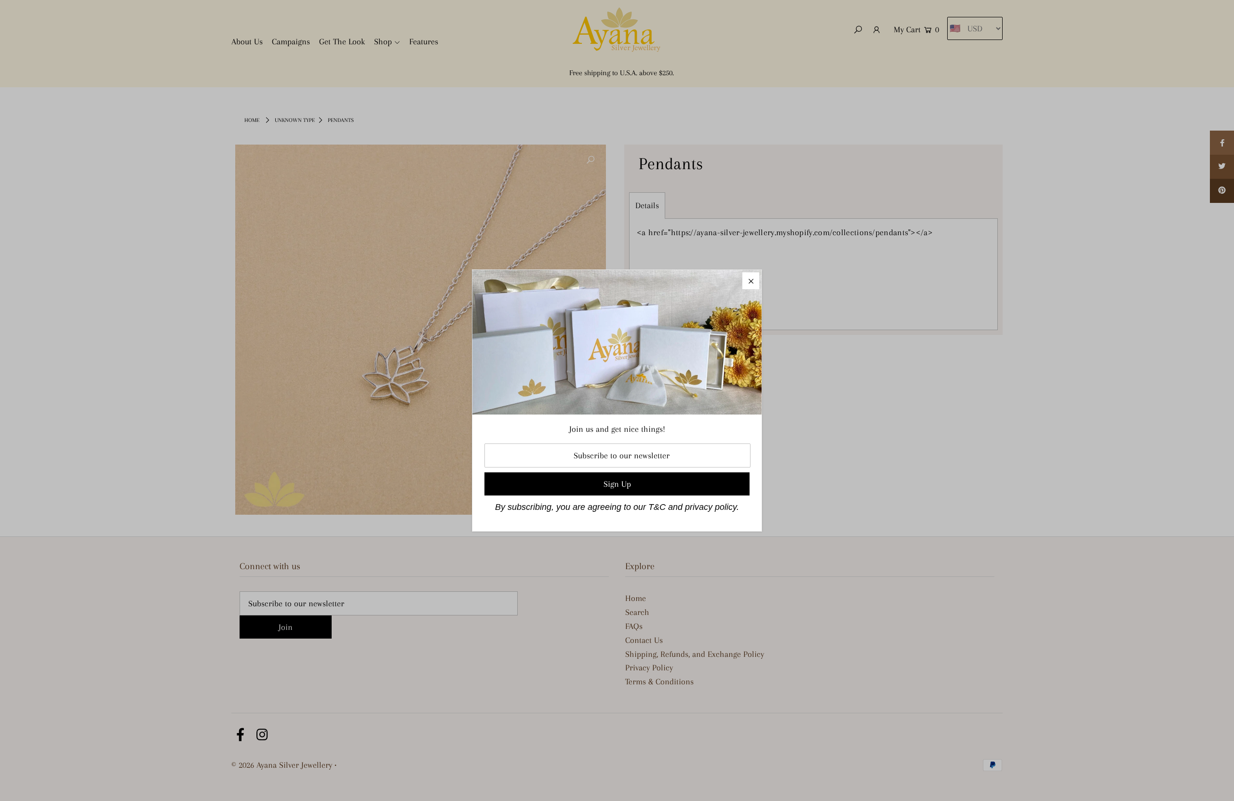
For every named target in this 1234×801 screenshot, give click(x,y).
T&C (657, 507)
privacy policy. (712, 507)
